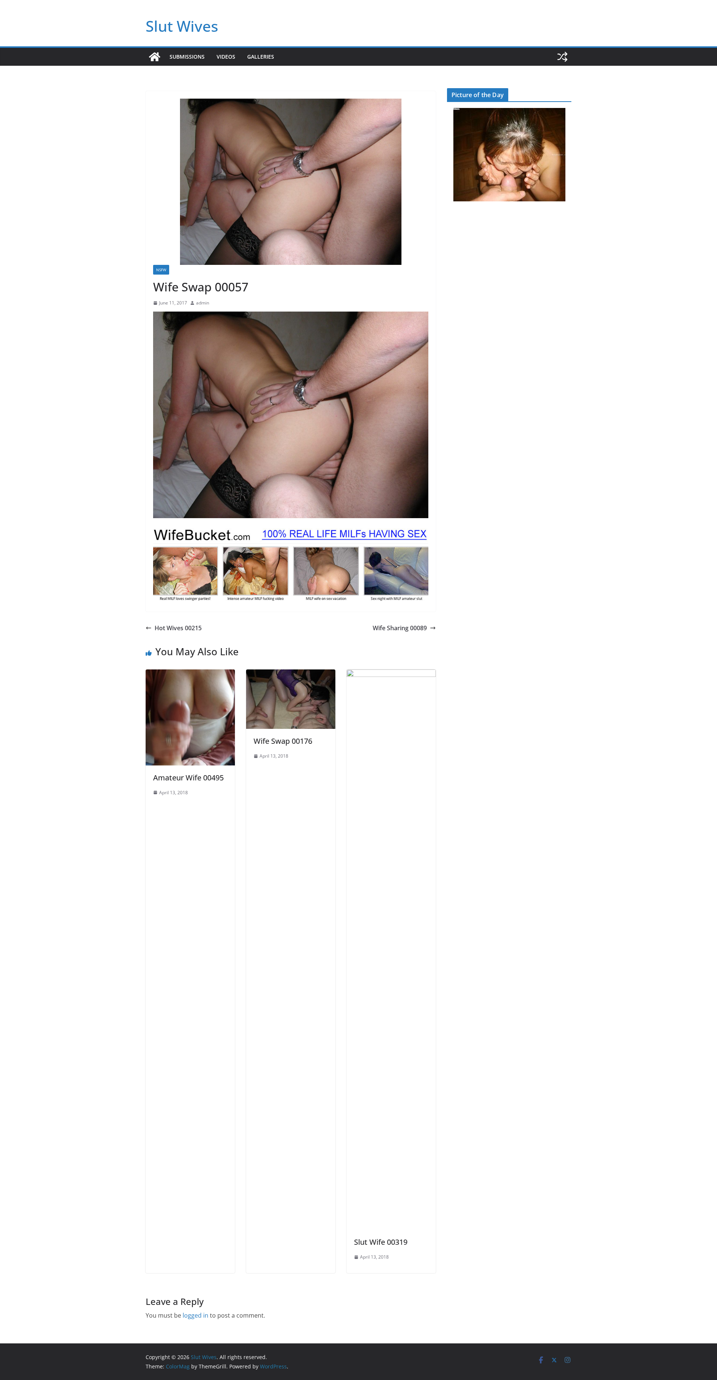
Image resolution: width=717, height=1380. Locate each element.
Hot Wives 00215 (178, 628)
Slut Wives (182, 26)
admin (202, 303)
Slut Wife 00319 (380, 1242)
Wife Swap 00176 (283, 741)
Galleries (260, 56)
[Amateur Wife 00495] (190, 675)
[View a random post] (562, 57)
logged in (195, 1315)
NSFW (161, 269)
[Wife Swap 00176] (290, 675)
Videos (226, 56)
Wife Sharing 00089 (400, 628)
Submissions (187, 56)
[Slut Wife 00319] (391, 675)
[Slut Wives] (155, 57)
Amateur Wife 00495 (188, 778)
